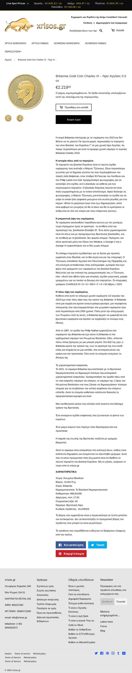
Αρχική (8, 60)
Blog (102, 630)
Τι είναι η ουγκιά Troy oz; (81, 620)
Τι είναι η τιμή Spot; (78, 616)
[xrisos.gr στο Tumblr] (118, 653)
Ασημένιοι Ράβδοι (95, 43)
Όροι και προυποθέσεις (49, 612)
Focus (103, 626)
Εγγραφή (121, 601)
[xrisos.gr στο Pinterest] (107, 653)
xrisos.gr (16, 670)
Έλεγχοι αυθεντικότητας (81, 603)
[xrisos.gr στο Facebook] (102, 653)
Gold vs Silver (75, 625)
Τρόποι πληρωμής (46, 604)
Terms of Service (13, 657)
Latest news (106, 621)
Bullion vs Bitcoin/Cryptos (81, 642)
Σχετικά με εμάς (45, 586)
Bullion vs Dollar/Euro (79, 629)
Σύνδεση (87, 23)
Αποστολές (42, 595)
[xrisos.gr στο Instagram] (113, 653)
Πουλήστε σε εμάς (46, 608)
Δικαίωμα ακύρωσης (48, 599)
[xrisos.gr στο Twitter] (96, 653)
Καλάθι (120, 30)
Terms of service (22, 653)
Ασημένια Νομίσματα (67, 43)
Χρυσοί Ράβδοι (40, 43)
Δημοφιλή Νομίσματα (79, 598)
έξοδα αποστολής (100, 93)
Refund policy (39, 653)
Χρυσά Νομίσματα (15, 43)
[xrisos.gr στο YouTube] (124, 653)
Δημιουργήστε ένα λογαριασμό (111, 23)
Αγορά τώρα (73, 119)
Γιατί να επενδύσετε (78, 594)
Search (8, 653)
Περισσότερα (12, 51)
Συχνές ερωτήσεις (46, 590)
